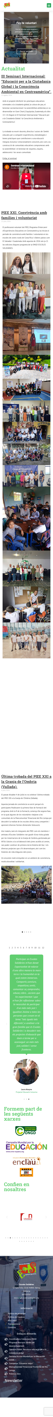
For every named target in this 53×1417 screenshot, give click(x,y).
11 (39, 947)
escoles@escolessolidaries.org (26, 1298)
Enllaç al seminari (10, 158)
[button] (49, 5)
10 (35, 947)
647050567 (26, 1294)
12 (43, 947)
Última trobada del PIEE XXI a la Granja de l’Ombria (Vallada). (26, 781)
